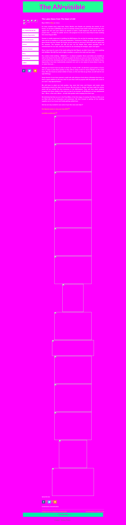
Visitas (25, 44)
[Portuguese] (32, 20)
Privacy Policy (65, 520)
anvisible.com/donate (48, 113)
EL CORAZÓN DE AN (29, 30)
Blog (52, 23)
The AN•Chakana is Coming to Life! (94, 511)
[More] (55, 501)
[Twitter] (50, 501)
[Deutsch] (36, 20)
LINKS (24, 63)
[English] (25, 20)
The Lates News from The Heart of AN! (58, 19)
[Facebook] (44, 501)
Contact (56, 520)
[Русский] (25, 23)
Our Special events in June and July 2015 (55, 109)
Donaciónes (26, 58)
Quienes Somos (27, 49)
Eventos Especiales (29, 35)
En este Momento (28, 39)
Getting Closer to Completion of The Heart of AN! (54, 511)
